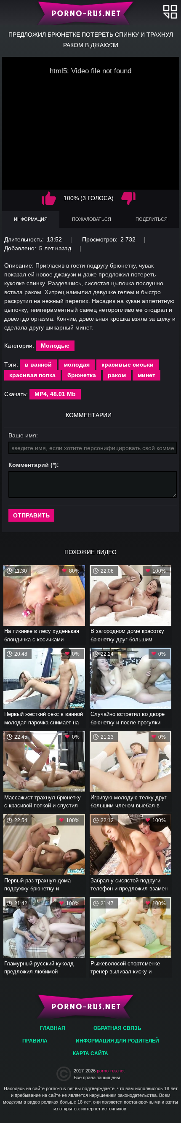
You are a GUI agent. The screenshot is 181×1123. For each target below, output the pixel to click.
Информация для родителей (117, 1041)
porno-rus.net (111, 1070)
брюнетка (81, 375)
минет (146, 375)
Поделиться (152, 219)
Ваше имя (22, 435)
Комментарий (28, 464)
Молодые (55, 345)
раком (117, 375)
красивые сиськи (127, 364)
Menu (170, 11)
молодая (77, 364)
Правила (35, 1041)
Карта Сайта (90, 1053)
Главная (90, 12)
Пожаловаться (91, 219)
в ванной (38, 364)
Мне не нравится (128, 198)
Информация (31, 219)
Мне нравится (48, 198)
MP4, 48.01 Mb (55, 394)
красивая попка (32, 375)
